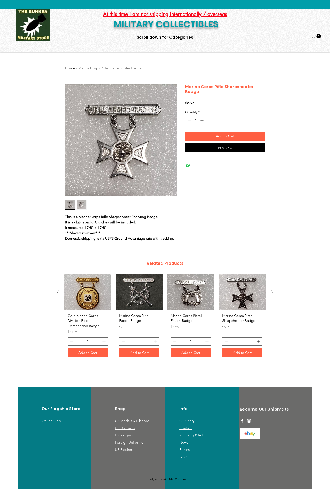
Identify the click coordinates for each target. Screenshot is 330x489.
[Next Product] (272, 291)
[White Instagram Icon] (248, 420)
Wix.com (180, 479)
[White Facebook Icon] (242, 420)
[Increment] (202, 120)
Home (70, 68)
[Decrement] (188, 120)
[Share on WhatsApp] (188, 165)
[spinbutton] (195, 120)
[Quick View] (87, 292)
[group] (165, 317)
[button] (316, 36)
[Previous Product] (57, 291)
